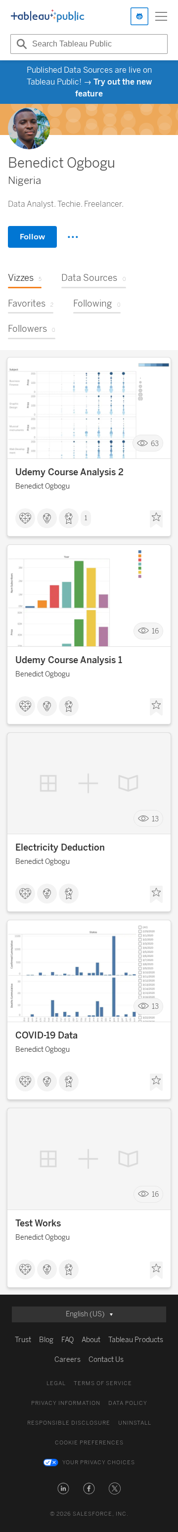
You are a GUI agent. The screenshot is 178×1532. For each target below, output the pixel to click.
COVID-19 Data (46, 1035)
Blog (46, 1340)
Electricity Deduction (60, 847)
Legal (56, 1383)
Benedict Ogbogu (42, 486)
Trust (23, 1340)
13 (155, 818)
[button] (63, 1488)
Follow (32, 236)
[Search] (20, 44)
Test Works (38, 1223)
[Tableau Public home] (47, 16)
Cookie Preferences (89, 1443)
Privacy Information (65, 1403)
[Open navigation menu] (161, 16)
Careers (67, 1359)
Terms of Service (103, 1383)
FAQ (67, 1340)
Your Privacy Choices (98, 1462)
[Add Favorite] (156, 519)
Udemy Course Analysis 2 (69, 472)
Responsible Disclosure (68, 1423)
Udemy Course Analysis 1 (68, 660)
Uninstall (134, 1423)
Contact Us (106, 1359)
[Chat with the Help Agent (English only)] (139, 16)
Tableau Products (135, 1340)
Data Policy (127, 1403)
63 (155, 443)
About (91, 1340)
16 (155, 631)
